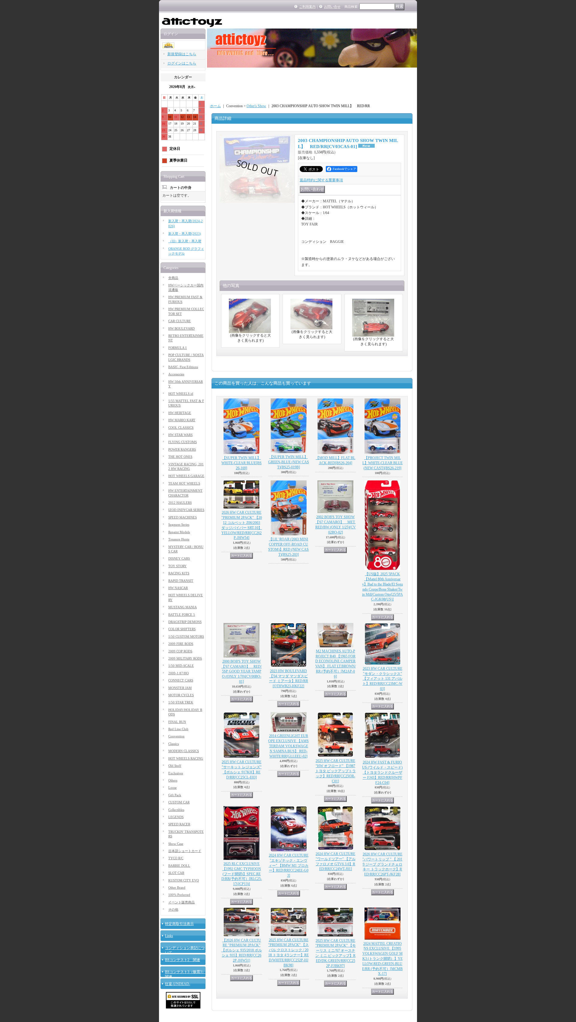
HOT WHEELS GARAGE (186, 476)
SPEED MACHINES (182, 517)
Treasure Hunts (178, 539)
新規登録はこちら (181, 54)
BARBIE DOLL (179, 865)
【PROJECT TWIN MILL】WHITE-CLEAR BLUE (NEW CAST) (382, 463)
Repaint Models (179, 532)
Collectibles (176, 810)
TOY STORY (177, 566)
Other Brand (176, 887)
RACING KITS (178, 573)
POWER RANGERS (182, 449)
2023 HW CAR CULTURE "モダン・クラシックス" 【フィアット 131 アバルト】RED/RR (382, 679)
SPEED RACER (179, 824)
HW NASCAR (178, 588)
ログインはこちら (181, 63)
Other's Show (256, 106)
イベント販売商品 (181, 902)
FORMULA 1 (177, 347)
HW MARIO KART (181, 420)
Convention (176, 736)
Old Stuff (174, 765)
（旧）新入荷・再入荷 (184, 241)
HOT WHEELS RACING (185, 758)
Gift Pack (174, 795)
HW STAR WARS (180, 435)
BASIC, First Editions (183, 367)
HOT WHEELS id (180, 393)
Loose (172, 787)
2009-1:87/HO (178, 673)
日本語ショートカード (184, 851)
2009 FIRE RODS (180, 644)
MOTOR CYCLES (181, 695)
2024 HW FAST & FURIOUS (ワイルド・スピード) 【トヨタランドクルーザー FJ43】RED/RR (382, 772)
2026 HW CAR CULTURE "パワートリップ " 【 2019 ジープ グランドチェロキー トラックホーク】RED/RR (382, 864)
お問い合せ (332, 6)
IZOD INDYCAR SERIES (186, 510)
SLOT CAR (176, 873)
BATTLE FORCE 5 (181, 614)
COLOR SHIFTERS (182, 629)
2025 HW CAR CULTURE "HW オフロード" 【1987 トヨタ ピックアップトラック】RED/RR (335, 771)
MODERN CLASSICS (183, 751)
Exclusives (175, 773)
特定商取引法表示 (179, 924)
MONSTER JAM (180, 688)
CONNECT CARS (180, 680)
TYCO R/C (175, 858)
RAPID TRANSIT (180, 580)
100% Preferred (179, 895)
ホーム (215, 106)
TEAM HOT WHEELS (184, 483)
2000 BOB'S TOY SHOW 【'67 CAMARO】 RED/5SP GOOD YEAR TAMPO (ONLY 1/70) (241, 671)
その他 (173, 909)
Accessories (176, 374)
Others (172, 780)
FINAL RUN (177, 722)
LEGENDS (176, 817)
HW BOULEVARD (181, 328)
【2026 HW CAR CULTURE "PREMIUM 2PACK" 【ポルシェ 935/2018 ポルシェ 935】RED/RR (241, 950)
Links (169, 936)
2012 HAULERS (180, 502)
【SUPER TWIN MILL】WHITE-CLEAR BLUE (241, 463)
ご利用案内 (307, 6)
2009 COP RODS (180, 651)
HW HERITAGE (179, 413)
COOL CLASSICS (181, 427)
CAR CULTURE (179, 321)
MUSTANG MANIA (182, 607)
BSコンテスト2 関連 (182, 960)
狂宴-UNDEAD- (177, 984)
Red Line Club (178, 729)
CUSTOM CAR (179, 802)
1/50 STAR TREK (180, 702)
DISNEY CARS (179, 558)
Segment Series (178, 524)
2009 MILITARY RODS (185, 658)
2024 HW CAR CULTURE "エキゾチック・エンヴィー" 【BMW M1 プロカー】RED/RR (288, 865)
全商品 (173, 278)
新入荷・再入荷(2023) (184, 233)
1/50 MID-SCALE (181, 665)
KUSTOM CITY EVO (183, 880)
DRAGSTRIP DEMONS (185, 622)
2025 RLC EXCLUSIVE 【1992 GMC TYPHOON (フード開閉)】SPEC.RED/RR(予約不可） (241, 874)
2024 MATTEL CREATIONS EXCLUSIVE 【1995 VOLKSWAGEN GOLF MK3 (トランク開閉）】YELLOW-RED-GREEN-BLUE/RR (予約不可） (382, 959)
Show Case (175, 843)
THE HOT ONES (180, 456)
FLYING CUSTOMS (182, 442)
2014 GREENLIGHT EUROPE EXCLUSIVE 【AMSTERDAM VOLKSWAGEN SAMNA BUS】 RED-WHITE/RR (288, 746)
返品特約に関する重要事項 (321, 180)
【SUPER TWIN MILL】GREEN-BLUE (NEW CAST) (288, 462)
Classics (173, 743)
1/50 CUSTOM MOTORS (186, 636)
